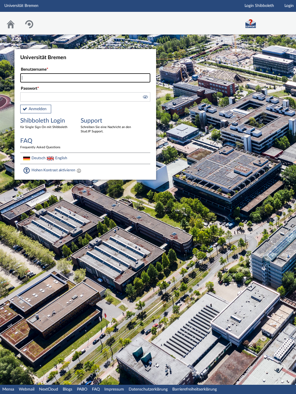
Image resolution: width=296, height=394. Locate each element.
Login (289, 6)
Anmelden (38, 109)
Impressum (114, 389)
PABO (82, 389)
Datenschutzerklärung (148, 389)
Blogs (67, 389)
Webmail (26, 389)
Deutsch (38, 158)
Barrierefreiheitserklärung (194, 389)
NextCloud (48, 389)
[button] (145, 98)
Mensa (8, 389)
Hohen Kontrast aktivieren (53, 170)
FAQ (96, 389)
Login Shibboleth (259, 6)
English (61, 158)
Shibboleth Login (43, 123)
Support (106, 125)
